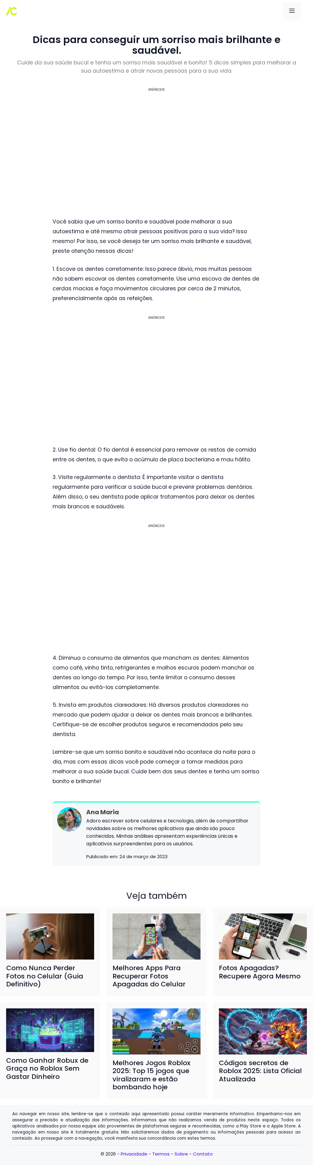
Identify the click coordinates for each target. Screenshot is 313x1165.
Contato (203, 1154)
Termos (161, 1154)
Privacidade (134, 1154)
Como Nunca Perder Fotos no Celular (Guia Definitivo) (44, 976)
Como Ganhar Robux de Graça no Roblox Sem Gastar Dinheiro (47, 1068)
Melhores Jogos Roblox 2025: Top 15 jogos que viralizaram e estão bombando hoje (151, 1075)
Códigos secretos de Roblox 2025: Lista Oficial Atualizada (260, 1071)
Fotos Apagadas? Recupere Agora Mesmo (259, 972)
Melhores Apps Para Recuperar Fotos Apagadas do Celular (149, 976)
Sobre (181, 1154)
